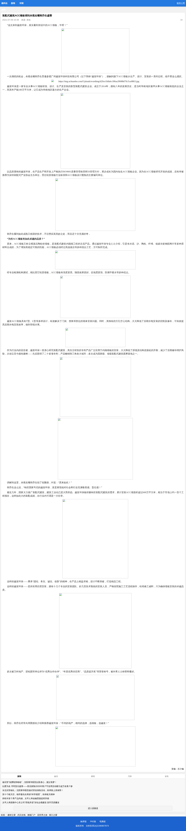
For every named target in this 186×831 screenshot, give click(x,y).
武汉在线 (21, 815)
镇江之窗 (53, 815)
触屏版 (84, 821)
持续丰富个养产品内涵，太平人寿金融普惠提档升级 (25, 798)
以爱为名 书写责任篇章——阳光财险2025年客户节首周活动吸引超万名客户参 (37, 786)
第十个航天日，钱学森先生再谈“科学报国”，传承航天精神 (28, 794)
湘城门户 (31, 815)
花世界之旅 (42, 815)
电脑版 (103, 821)
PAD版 (93, 821)
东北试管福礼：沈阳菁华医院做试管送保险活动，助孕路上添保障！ (32, 790)
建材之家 (12, 815)
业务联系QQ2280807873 (97, 826)
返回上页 (181, 3)
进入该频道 (93, 808)
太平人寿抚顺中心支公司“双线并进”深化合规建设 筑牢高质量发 (30, 802)
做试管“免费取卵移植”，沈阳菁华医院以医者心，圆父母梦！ (29, 782)
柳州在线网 (4, 4)
